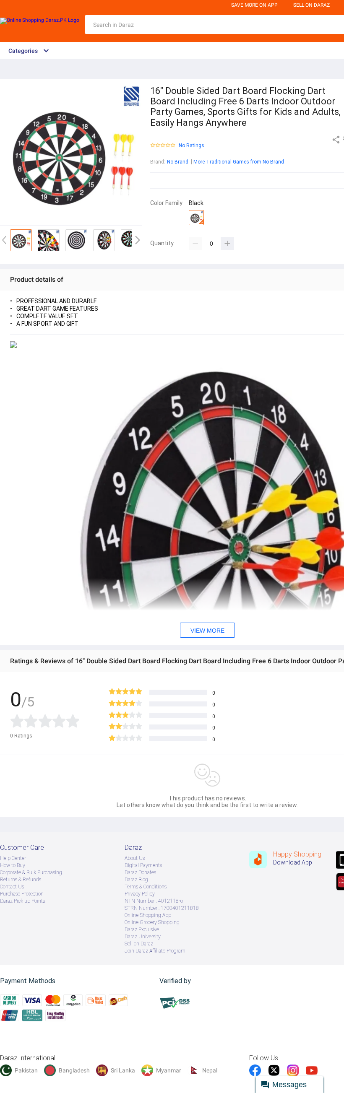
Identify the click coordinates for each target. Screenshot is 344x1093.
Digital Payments (143, 865)
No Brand (177, 162)
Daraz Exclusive (142, 929)
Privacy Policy (140, 894)
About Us (135, 858)
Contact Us (12, 887)
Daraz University (143, 937)
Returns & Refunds (20, 880)
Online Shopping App (148, 915)
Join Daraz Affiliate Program (155, 951)
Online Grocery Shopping (152, 922)
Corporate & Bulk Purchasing (31, 872)
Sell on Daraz (139, 944)
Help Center (13, 858)
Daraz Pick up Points (22, 901)
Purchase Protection (22, 894)
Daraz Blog (136, 880)
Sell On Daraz (311, 5)
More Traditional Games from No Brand (238, 162)
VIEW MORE (207, 630)
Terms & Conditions (146, 887)
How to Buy (12, 865)
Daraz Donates (140, 872)
